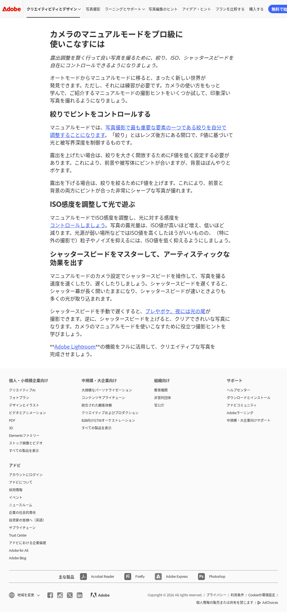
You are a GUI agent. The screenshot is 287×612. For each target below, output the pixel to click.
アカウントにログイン (26, 474)
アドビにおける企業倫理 (27, 542)
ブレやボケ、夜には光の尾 (175, 311)
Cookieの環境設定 (261, 594)
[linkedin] (79, 595)
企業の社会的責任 (22, 512)
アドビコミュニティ (242, 405)
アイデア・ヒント (196, 8)
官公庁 (159, 405)
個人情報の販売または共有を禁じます (224, 602)
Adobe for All (18, 550)
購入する (256, 8)
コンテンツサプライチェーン (103, 397)
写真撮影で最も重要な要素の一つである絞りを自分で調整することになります (138, 131)
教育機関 (161, 390)
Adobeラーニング (240, 412)
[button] (24, 595)
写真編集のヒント (163, 8)
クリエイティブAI (22, 390)
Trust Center (18, 535)
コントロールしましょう (77, 225)
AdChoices (270, 602)
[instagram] (60, 595)
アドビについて (21, 482)
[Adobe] (11, 9)
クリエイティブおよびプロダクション (109, 412)
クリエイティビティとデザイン (52, 8)
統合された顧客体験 (97, 405)
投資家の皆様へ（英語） (27, 520)
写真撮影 (93, 8)
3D (11, 427)
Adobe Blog (17, 557)
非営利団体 (162, 397)
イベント (15, 497)
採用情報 (15, 489)
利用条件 (237, 594)
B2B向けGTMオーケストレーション (108, 420)
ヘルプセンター (238, 390)
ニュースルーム (20, 504)
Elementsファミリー (24, 435)
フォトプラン (19, 397)
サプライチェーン (22, 527)
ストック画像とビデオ (26, 443)
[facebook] (50, 595)
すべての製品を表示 (24, 450)
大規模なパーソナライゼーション (107, 390)
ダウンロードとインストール (248, 397)
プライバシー (216, 594)
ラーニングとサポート (123, 8)
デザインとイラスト (24, 405)
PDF (12, 420)
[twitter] (70, 595)
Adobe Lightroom (75, 346)
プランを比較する (230, 8)
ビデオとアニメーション (27, 412)
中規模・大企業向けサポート (248, 420)
